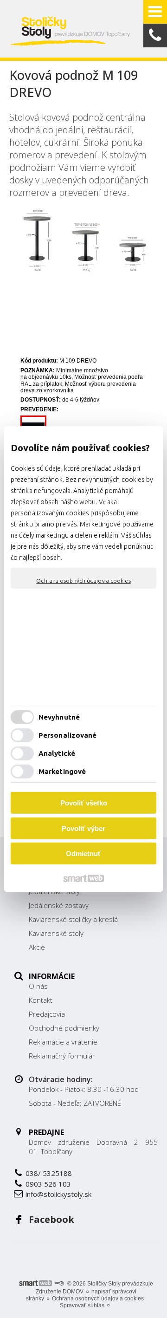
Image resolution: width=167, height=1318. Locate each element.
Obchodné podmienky (64, 1027)
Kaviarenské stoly (56, 933)
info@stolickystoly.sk (58, 1194)
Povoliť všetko (83, 803)
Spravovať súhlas (82, 1305)
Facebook (51, 1219)
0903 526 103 (48, 1183)
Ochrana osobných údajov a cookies (83, 580)
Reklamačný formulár (62, 1055)
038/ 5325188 (49, 1173)
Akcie (37, 947)
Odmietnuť (83, 853)
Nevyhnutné (59, 717)
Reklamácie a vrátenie (63, 1041)
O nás (38, 986)
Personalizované (68, 735)
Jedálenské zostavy (59, 905)
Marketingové (62, 771)
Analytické (57, 753)
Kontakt (40, 1000)
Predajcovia (47, 1014)
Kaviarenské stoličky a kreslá (73, 919)
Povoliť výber (83, 828)
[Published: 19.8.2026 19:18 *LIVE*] (59, 1283)
